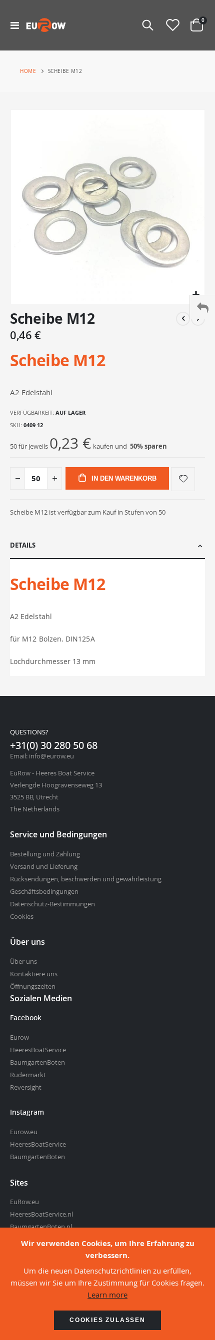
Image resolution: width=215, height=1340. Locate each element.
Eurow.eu (24, 1131)
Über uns (23, 961)
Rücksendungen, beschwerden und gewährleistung (86, 878)
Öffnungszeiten (33, 986)
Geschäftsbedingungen (44, 891)
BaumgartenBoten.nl (41, 1226)
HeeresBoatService (38, 1049)
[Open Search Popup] (148, 25)
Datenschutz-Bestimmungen (52, 903)
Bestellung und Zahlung (45, 853)
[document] (107, 1284)
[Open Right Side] (202, 307)
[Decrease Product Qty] (17, 478)
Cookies (22, 916)
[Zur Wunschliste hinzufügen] (183, 479)
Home (28, 71)
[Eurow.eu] (46, 25)
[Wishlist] (172, 25)
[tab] (107, 546)
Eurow (19, 1037)
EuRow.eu (24, 1201)
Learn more (108, 1295)
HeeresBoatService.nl (41, 1214)
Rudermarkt (28, 1074)
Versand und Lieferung (44, 866)
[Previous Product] (183, 319)
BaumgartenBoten (37, 1062)
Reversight (26, 1087)
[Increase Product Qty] (54, 478)
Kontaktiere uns (34, 973)
